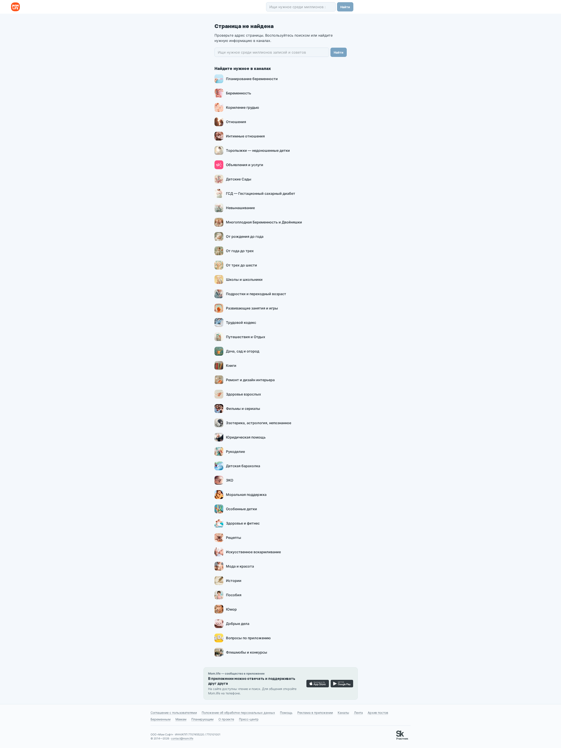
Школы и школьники (244, 279)
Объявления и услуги (244, 165)
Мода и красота (240, 566)
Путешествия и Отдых (245, 337)
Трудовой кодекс (241, 322)
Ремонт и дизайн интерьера (250, 380)
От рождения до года (244, 236)
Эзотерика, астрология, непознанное (258, 423)
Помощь (286, 712)
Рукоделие (235, 451)
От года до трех (240, 251)
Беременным (161, 719)
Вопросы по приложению (248, 638)
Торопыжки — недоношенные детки (258, 150)
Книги (231, 365)
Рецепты (233, 537)
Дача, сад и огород (242, 351)
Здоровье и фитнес (243, 523)
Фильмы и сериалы (243, 408)
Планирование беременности (252, 79)
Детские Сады (238, 179)
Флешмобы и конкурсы (246, 652)
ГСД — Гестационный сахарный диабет (260, 193)
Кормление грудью (242, 107)
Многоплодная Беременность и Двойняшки (264, 222)
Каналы (343, 712)
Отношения (236, 122)
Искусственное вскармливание (253, 552)
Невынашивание (240, 208)
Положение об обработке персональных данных (238, 712)
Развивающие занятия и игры (252, 308)
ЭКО (229, 480)
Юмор (231, 609)
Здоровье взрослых (243, 394)
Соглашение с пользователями (174, 712)
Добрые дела (237, 623)
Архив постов (378, 712)
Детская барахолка (243, 466)
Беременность (238, 93)
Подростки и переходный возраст (256, 294)
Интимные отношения (245, 136)
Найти (345, 7)
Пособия (233, 595)
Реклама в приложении (315, 712)
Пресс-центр (249, 719)
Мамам (180, 719)
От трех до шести (241, 265)
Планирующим (202, 719)
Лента (358, 712)
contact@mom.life (182, 738)
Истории (233, 580)
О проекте (226, 719)
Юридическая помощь (246, 437)
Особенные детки (241, 509)
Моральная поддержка (246, 494)
